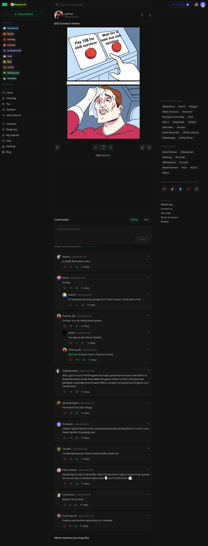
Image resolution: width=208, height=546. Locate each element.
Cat (184, 167)
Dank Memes (170, 152)
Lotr (192, 116)
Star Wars (168, 127)
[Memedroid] (4, 4)
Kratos (193, 122)
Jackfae (72, 332)
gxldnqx (69, 13)
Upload (25, 14)
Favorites (11, 123)
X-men (182, 127)
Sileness (66, 256)
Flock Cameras (192, 132)
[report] (142, 147)
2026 (182, 106)
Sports (8, 33)
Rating (134, 219)
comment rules (89, 246)
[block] (149, 147)
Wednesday (169, 137)
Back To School (171, 111)
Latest (9, 92)
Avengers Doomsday (174, 116)
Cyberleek (179, 122)
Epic (7, 61)
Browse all (8, 84)
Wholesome (11, 72)
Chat (8, 140)
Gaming (9, 39)
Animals (9, 45)
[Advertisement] (182, 53)
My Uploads (12, 135)
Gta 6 (166, 122)
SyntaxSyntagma (70, 402)
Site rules (166, 213)
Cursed (184, 162)
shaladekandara (70, 370)
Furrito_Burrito (70, 515)
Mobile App (167, 204)
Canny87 (67, 448)
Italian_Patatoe (69, 469)
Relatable (9, 78)
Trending (11, 98)
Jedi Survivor (103, 155)
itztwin (65, 277)
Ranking (10, 146)
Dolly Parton (187, 137)
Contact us (166, 208)
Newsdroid (10, 28)
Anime (8, 67)
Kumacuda (67, 423)
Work (166, 172)
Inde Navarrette (171, 132)
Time (146, 219)
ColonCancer (68, 494)
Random (11, 109)
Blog (8, 151)
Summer (188, 111)
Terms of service (169, 217)
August (194, 106)
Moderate (11, 129)
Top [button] (8, 103)
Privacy (165, 221)
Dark (7, 56)
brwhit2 (72, 294)
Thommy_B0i (69, 315)
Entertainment (12, 50)
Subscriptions (13, 115)
